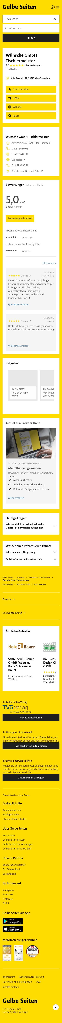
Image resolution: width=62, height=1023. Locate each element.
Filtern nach (48, 263)
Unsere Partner (13, 858)
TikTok (6, 903)
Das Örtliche (9, 873)
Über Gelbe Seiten (15, 828)
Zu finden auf (12, 883)
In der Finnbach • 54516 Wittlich (21, 669)
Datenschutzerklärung (31, 976)
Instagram (8, 890)
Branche (7, 599)
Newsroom (9, 835)
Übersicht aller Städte (14, 819)
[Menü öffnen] (57, 7)
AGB (38, 982)
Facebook (8, 894)
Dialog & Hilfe (12, 803)
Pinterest (8, 899)
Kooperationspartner (14, 865)
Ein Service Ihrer (15, 1010)
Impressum (9, 976)
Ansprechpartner (12, 810)
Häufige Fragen (11, 814)
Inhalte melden (11, 987)
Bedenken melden (19, 304)
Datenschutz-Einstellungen (17, 982)
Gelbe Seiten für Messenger (17, 844)
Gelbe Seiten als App (14, 839)
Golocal (24, 275)
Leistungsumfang (12, 613)
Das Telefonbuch (12, 869)
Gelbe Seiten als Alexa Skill (17, 848)
